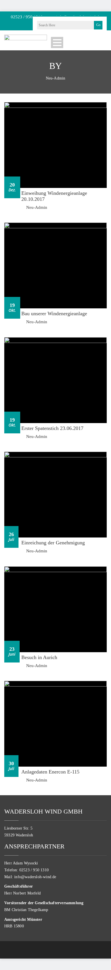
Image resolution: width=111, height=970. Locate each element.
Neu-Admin (36, 207)
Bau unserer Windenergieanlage (54, 313)
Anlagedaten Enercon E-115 (50, 772)
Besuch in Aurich (39, 657)
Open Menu (57, 42)
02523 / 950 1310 (26, 17)
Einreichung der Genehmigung (53, 542)
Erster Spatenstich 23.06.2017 (52, 428)
